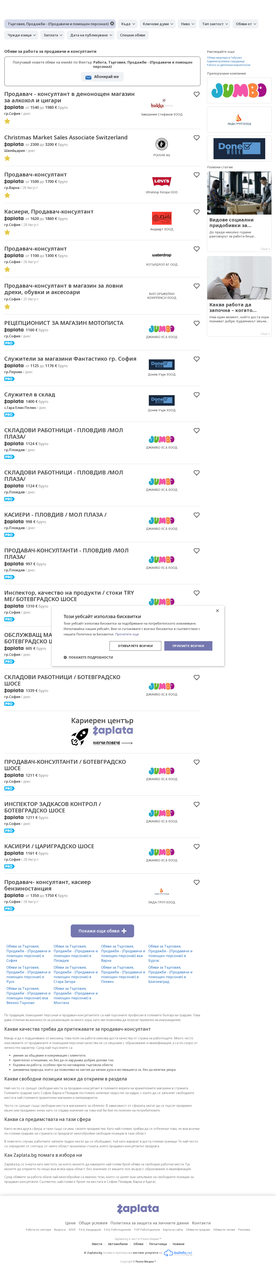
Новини (178, 1244)
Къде (126, 24)
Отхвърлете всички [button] (135, 646)
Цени (70, 1222)
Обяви (138, 1244)
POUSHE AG (161, 155)
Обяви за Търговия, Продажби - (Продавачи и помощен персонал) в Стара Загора (76, 974)
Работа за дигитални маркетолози (228, 65)
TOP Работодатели (147, 1229)
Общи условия (93, 1222)
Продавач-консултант (35, 174)
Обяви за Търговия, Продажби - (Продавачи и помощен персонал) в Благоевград (170, 974)
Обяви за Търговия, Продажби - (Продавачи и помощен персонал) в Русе (28, 974)
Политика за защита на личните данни (149, 1222)
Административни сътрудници (226, 61)
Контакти (201, 1222)
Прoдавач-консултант (35, 248)
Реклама (244, 1229)
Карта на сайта (173, 1229)
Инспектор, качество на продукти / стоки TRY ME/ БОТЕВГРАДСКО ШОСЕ (69, 596)
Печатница (158, 1244)
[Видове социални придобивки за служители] (239, 211)
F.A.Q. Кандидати (90, 1229)
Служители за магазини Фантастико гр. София (70, 358)
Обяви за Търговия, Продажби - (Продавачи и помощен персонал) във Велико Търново (28, 995)
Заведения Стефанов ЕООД (162, 114)
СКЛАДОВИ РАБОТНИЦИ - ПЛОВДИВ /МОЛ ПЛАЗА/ (63, 433)
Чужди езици (19, 35)
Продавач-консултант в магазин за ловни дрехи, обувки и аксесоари (63, 289)
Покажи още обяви (98, 931)
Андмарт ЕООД (161, 229)
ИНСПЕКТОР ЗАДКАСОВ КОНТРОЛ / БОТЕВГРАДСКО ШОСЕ (52, 807)
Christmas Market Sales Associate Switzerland (66, 137)
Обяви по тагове (224, 1229)
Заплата (51, 35)
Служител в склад (29, 394)
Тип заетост (213, 24)
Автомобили (118, 1244)
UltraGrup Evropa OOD (162, 192)
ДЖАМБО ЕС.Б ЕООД (161, 337)
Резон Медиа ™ (146, 1261)
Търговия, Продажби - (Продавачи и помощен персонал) (58, 24)
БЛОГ (72, 1229)
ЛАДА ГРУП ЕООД (161, 902)
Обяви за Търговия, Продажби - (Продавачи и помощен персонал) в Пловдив (76, 953)
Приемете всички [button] (188, 646)
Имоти (97, 1244)
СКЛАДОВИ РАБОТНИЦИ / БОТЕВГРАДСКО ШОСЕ (62, 680)
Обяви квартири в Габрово (224, 57)
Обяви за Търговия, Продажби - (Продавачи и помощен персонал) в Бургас (170, 953)
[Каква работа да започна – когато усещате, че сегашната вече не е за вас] (239, 296)
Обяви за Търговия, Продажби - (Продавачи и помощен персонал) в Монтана (76, 995)
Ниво (185, 24)
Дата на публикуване (89, 35)
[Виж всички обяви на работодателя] (162, 109)
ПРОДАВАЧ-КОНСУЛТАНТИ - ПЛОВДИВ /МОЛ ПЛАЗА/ (66, 553)
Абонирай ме (106, 76)
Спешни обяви (132, 35)
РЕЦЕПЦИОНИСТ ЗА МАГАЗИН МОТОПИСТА (63, 323)
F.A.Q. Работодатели (117, 1229)
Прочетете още (127, 634)
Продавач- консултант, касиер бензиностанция (47, 885)
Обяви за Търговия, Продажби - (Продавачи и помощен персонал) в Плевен (123, 974)
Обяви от (244, 24)
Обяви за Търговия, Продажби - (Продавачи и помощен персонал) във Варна (123, 953)
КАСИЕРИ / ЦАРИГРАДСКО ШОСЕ (49, 846)
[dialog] (138, 636)
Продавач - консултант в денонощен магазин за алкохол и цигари (69, 97)
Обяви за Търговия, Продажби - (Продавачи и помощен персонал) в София (28, 953)
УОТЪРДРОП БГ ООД (162, 264)
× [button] (217, 611)
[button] (88, 657)
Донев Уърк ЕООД (162, 374)
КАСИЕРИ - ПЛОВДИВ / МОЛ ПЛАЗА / (55, 514)
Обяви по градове (198, 1229)
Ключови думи (156, 24)
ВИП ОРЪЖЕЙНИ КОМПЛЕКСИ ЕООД (161, 296)
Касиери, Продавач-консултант (49, 211)
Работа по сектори (38, 1229)
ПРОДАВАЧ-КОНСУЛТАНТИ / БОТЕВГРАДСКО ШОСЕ (65, 765)
